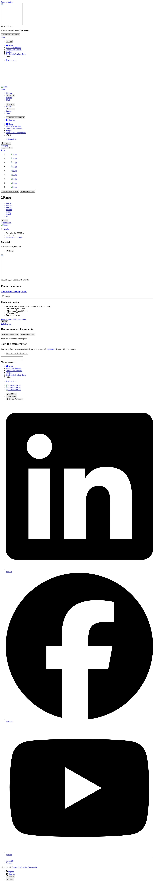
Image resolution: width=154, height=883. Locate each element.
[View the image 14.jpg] (14, 154)
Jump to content (7, 2)
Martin (6, 229)
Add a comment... (10, 362)
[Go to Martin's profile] (4, 225)
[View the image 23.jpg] (14, 179)
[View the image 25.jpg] (14, 187)
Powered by (24, 867)
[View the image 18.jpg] (14, 167)
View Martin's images (14, 237)
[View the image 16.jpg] (14, 158)
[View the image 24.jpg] (14, 183)
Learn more (6, 35)
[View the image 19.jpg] (14, 171)
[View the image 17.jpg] (14, 162)
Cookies (9, 863)
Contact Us (10, 861)
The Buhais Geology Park (14, 291)
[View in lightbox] (4, 146)
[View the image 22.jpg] (14, 175)
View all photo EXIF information (13, 319)
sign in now (51, 349)
